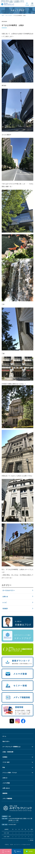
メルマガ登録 (6, 783)
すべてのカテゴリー (9, 590)
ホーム (4, 736)
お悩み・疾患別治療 (8, 752)
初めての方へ (6, 741)
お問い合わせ (6, 788)
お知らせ (5, 596)
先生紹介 (5, 608)
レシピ (5, 602)
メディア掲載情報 (7, 798)
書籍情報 (5, 793)
